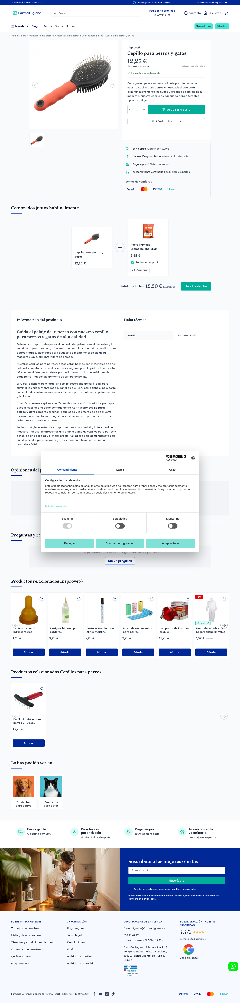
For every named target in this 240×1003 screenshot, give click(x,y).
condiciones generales (157, 889)
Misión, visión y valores (26, 935)
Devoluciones (76, 942)
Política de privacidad (81, 963)
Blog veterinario (21, 963)
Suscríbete (176, 880)
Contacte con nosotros (26, 949)
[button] (37, 140)
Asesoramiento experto (210, 2)
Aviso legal (74, 935)
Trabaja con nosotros (25, 928)
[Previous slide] (35, 85)
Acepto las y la (165, 889)
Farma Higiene (18, 35)
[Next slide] (112, 85)
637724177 (163, 15)
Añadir (28, 652)
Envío (70, 949)
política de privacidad (184, 889)
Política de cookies (79, 956)
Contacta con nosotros (25, 2)
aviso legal (149, 898)
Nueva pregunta (120, 561)
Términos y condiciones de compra (34, 942)
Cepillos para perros (92, 35)
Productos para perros (41, 35)
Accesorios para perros (67, 35)
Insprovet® (133, 47)
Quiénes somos (21, 956)
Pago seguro (75, 928)
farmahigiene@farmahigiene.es (144, 928)
